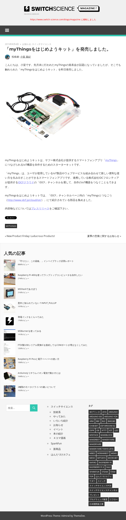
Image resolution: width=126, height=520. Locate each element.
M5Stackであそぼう (27, 289)
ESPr (91, 430)
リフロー (114, 499)
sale (108, 467)
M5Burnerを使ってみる (29, 330)
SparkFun (56, 443)
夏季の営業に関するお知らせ (103, 236)
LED (116, 430)
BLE (103, 421)
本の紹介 (58, 433)
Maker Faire (108, 439)
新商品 (57, 449)
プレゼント (94, 494)
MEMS (114, 453)
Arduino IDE (95, 416)
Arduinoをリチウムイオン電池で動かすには (39, 372)
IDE (97, 430)
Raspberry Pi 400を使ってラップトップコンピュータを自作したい (50, 275)
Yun (91, 476)
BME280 (111, 421)
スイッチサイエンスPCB (100, 485)
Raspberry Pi (105, 462)
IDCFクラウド (26, 182)
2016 (104, 412)
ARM (91, 421)
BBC (98, 421)
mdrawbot (103, 453)
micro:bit (113, 457)
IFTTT (104, 430)
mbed (92, 453)
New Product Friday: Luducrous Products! (30, 236)
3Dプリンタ (94, 412)
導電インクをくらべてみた (31, 317)
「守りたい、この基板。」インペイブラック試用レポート (46, 261)
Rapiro (92, 462)
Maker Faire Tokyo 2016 (101, 448)
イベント (58, 429)
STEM (112, 471)
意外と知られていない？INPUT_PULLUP (37, 303)
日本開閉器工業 (96, 504)
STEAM (105, 471)
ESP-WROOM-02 (107, 425)
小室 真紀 (25, 56)
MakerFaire (95, 444)
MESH (92, 457)
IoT (110, 430)
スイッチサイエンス (41, 44)
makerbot (94, 439)
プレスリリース (40, 208)
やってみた (59, 416)
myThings (111, 160)
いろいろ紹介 (60, 420)
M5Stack (93, 435)
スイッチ (102, 481)
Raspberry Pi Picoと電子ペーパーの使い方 (38, 358)
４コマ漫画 (59, 438)
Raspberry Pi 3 (96, 467)
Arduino (113, 412)
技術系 (57, 412)
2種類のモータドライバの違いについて (37, 386)
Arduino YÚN (111, 416)
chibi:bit (93, 425)
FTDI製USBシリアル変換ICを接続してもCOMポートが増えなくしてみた (52, 344)
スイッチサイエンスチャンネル (103, 490)
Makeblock (106, 435)
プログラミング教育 (98, 499)
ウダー (92, 481)
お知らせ (26, 44)
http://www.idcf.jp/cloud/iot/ (24, 200)
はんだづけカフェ (61, 454)
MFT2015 (101, 457)
